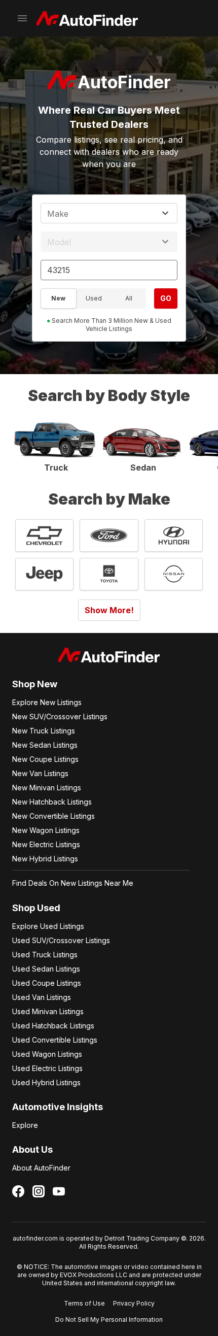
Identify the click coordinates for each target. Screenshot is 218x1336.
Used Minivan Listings (48, 1011)
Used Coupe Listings (46, 983)
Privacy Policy (134, 1303)
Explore (25, 1125)
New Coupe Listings (45, 759)
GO (165, 298)
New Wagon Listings (46, 830)
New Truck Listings (43, 730)
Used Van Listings (41, 997)
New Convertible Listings (53, 816)
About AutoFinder (41, 1167)
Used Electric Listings (47, 1068)
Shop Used (36, 908)
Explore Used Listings (48, 926)
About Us (32, 1149)
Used (94, 298)
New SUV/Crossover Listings (59, 716)
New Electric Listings (46, 844)
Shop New (34, 684)
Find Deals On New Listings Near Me (72, 883)
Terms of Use (84, 1303)
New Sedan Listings (45, 745)
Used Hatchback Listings (53, 1025)
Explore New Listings (47, 702)
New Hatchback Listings (52, 801)
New (58, 298)
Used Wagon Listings (47, 1054)
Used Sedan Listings (46, 968)
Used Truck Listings (45, 954)
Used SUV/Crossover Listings (61, 940)
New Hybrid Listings (45, 858)
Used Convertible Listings (54, 1040)
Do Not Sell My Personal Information (109, 1319)
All (128, 298)
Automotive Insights (57, 1106)
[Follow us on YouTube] (59, 1191)
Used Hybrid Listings (46, 1082)
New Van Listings (40, 773)
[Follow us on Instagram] (38, 1191)
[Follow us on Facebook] (18, 1191)
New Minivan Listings (46, 787)
